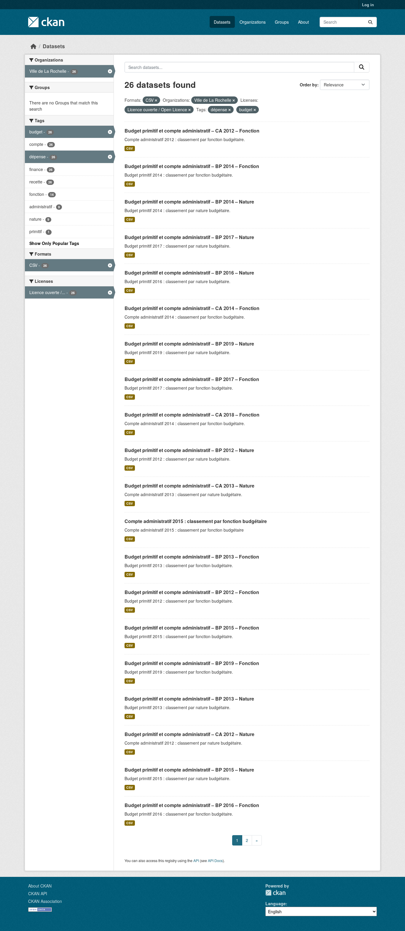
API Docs (215, 860)
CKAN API (37, 893)
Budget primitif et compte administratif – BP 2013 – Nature (189, 698)
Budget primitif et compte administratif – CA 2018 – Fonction (192, 414)
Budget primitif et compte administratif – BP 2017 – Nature (189, 237)
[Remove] (156, 100)
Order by (308, 85)
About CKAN (40, 886)
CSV (129, 148)
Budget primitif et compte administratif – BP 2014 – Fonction (192, 166)
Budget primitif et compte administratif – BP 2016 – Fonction (192, 805)
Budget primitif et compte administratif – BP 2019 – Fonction (192, 663)
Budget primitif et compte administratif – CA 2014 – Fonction (192, 308)
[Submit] (370, 22)
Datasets (222, 22)
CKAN (275, 893)
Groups (282, 22)
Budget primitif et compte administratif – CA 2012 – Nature (189, 734)
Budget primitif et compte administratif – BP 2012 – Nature (189, 450)
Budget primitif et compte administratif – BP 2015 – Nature (189, 769)
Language (275, 903)
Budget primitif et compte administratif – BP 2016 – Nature (189, 272)
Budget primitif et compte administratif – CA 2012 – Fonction (192, 130)
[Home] (33, 46)
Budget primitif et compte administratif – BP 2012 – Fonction (192, 592)
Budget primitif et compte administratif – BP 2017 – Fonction (192, 379)
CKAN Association (45, 901)
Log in (368, 4)
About (303, 22)
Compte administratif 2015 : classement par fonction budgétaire (196, 521)
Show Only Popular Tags (54, 243)
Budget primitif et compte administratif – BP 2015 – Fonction (192, 627)
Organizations (253, 22)
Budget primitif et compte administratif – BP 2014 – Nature (189, 201)
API (196, 860)
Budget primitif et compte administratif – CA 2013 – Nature (189, 485)
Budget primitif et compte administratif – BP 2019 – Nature (189, 343)
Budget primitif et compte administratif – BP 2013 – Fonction (192, 556)
